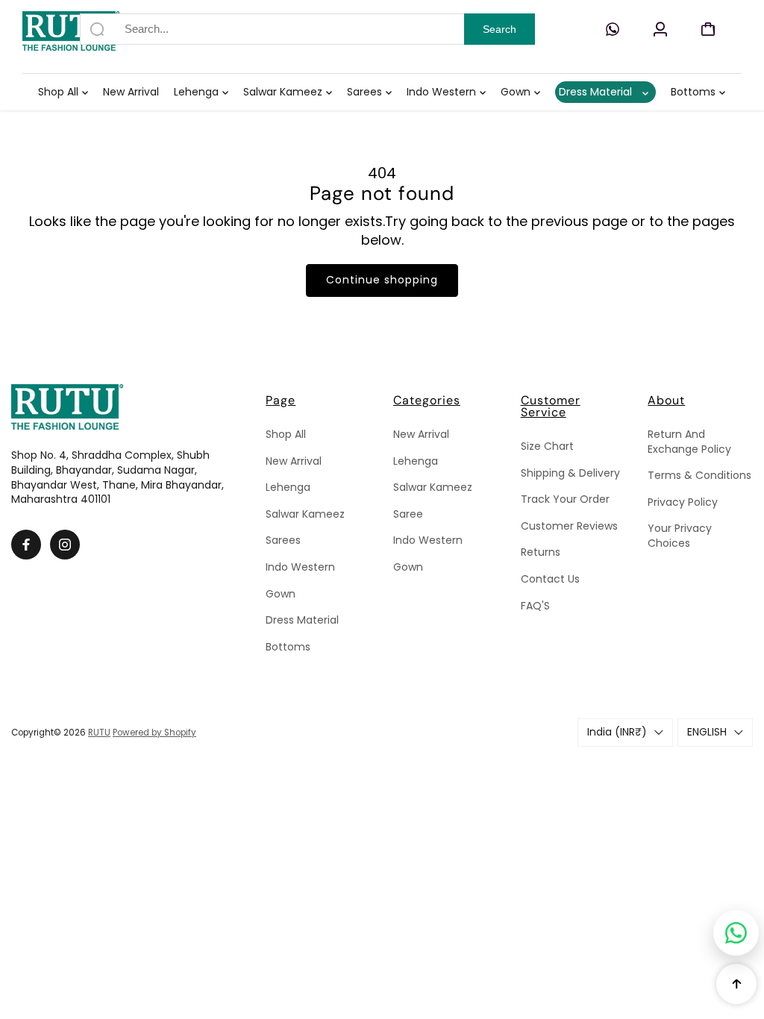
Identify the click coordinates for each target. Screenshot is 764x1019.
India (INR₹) (617, 731)
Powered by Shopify (154, 733)
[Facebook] (26, 544)
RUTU (99, 733)
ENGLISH (707, 731)
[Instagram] (65, 544)
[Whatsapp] (612, 29)
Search (499, 29)
